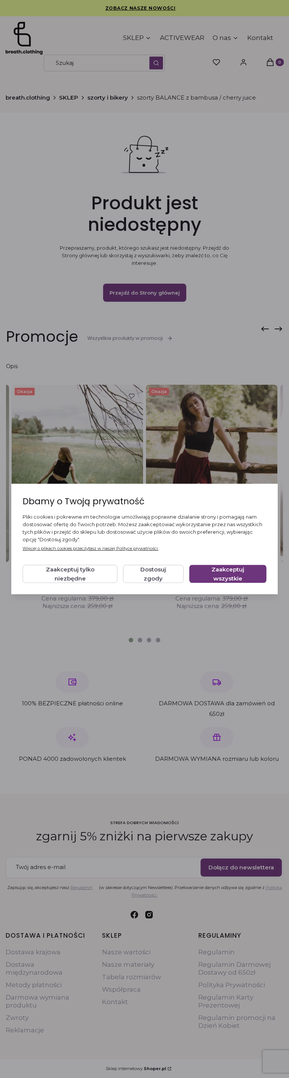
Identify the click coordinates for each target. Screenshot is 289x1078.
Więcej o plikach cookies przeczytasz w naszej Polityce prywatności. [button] (90, 548)
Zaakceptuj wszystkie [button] (227, 574)
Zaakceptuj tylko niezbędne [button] (70, 574)
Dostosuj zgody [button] (153, 574)
